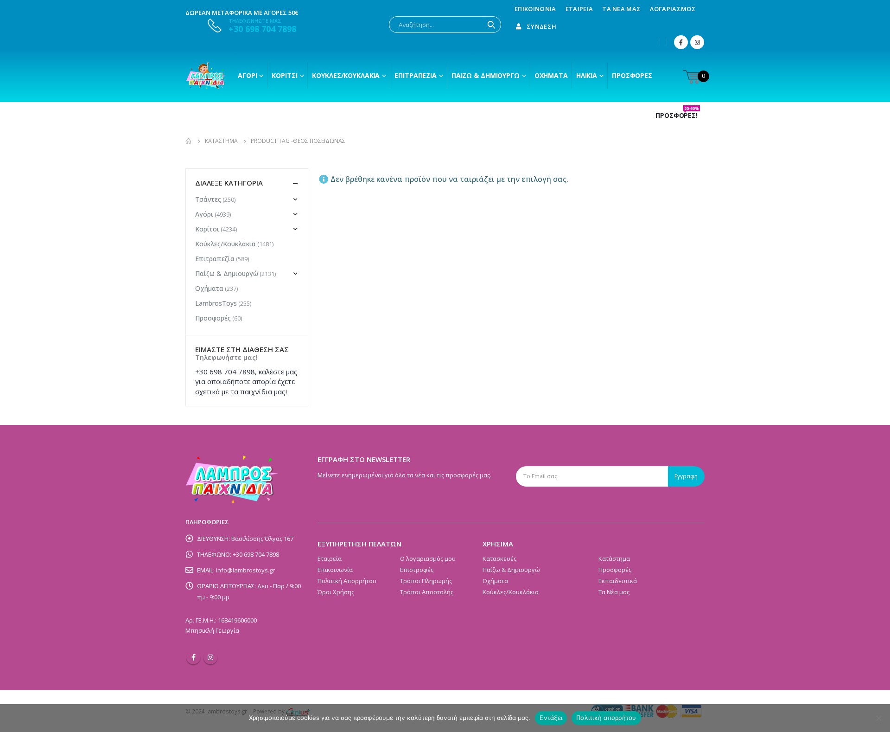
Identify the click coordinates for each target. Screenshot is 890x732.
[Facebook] (681, 42)
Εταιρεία (579, 9)
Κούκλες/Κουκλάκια (346, 75)
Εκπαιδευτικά (617, 581)
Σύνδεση (541, 26)
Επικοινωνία (535, 9)
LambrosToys (216, 303)
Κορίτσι (284, 75)
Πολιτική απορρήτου (606, 717)
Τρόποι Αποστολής (426, 592)
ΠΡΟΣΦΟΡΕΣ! (677, 115)
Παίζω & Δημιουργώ (485, 75)
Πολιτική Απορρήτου (347, 581)
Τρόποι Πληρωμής (426, 581)
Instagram (210, 657)
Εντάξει (551, 717)
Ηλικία (586, 75)
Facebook (193, 657)
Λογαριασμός (673, 9)
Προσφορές (632, 75)
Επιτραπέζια (415, 75)
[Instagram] (697, 42)
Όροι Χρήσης (336, 592)
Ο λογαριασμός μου (428, 558)
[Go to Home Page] (188, 141)
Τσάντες (208, 199)
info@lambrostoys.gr (245, 570)
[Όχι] (878, 718)
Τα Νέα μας (621, 9)
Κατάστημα (614, 558)
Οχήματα (551, 75)
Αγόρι (247, 75)
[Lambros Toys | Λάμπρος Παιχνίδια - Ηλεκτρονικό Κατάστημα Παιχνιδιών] (206, 76)
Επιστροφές (416, 569)
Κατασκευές (499, 558)
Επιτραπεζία (215, 258)
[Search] (491, 24)
